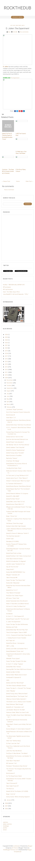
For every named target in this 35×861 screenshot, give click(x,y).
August (9, 391)
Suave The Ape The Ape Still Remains (17, 624)
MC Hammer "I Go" (11, 763)
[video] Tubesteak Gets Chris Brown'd (16, 601)
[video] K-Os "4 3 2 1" (12, 590)
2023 (6, 342)
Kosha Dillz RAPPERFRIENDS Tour (15, 572)
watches (5, 822)
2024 (6, 340)
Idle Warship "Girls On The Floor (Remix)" (17, 444)
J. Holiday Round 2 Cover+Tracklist (16, 638)
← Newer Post (6, 181)
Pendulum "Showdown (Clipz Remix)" (16, 766)
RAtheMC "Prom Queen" (13, 658)
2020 (6, 348)
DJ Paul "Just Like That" (13, 743)
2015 (6, 361)
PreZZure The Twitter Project (14, 595)
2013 (6, 367)
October (9, 385)
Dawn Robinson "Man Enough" (14, 704)
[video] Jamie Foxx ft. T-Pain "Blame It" (17, 478)
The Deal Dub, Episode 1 (13, 536)
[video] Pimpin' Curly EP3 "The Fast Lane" (17, 619)
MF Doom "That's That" (12, 598)
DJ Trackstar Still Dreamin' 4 (14, 483)
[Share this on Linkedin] (24, 111)
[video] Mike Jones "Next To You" (15, 501)
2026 (6, 334)
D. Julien (17, 28)
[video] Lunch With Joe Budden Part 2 (17, 648)
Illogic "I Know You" (11, 516)
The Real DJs (10, 788)
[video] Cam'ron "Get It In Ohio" (14, 436)
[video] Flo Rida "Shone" (13, 499)
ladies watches (7, 824)
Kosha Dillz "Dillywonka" (13, 583)
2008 (6, 803)
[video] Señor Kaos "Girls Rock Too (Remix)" (18, 425)
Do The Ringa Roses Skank (14, 776)
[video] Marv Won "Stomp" (13, 666)
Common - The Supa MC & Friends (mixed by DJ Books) (8, 171)
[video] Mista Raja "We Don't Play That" (17, 630)
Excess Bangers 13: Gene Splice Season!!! (18, 729)
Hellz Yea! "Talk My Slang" (13, 740)
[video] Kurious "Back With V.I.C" (15, 504)
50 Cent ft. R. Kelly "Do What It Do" (16, 606)
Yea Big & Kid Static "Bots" (13, 468)
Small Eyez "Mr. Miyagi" (12, 461)
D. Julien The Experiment (13, 621)
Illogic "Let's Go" (10, 794)
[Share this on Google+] (19, 111)
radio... (8, 680)
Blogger (30, 846)
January (9, 800)
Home (18, 181)
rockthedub (17, 8)
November (10, 383)
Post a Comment (9, 189)
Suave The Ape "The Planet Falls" (15, 580)
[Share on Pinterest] (22, 111)
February (9, 407)
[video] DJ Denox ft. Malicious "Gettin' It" (17, 533)
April (8, 401)
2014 (6, 364)
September (10, 388)
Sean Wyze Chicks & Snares (14, 558)
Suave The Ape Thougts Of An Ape (16, 661)
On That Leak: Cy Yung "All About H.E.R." (17, 475)
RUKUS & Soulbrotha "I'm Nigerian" (16, 561)
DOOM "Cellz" (10, 538)
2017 (6, 356)
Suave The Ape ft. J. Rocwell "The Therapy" (18, 688)
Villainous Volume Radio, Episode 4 (16, 699)
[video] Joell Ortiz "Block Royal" (15, 683)
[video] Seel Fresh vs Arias (13, 553)
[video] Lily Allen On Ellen (13, 672)
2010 (6, 375)
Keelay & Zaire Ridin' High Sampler (16, 526)
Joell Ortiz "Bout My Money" (14, 750)
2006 (6, 808)
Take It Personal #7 (11, 783)
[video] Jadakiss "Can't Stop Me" (15, 447)
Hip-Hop (13, 25)
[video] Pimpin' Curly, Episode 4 (15, 442)
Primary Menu (17, 17)
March (8, 404)
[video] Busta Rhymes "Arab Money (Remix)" (18, 486)
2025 (6, 337)
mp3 (23, 25)
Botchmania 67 (10, 773)
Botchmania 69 (10, 415)
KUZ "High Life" (10, 640)
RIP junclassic (7, 287)
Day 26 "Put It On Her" (12, 567)
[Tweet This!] (17, 111)
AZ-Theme (15, 848)
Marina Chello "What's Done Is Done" (16, 675)
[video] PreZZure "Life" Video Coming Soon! (18, 556)
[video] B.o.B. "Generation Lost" (15, 707)
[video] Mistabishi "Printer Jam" (15, 651)
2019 (6, 351)
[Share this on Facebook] (15, 111)
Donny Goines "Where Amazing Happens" (18, 797)
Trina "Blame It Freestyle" (13, 593)
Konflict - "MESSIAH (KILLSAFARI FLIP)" (14, 284)
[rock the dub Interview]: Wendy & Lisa (17, 439)
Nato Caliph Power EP (12, 786)
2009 (6, 377)
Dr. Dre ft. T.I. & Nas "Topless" (14, 664)
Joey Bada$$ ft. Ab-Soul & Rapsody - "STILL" (16, 294)
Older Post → (29, 181)
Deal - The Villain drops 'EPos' (11, 292)
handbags (6, 826)
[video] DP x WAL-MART (12, 496)
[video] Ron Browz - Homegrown (15, 643)
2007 (6, 806)
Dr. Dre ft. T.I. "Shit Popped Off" (15, 616)
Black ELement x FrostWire (14, 455)
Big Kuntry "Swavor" (11, 458)
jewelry (5, 828)
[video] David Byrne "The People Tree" (17, 696)
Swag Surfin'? (10, 569)
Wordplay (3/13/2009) (12, 541)
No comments (24, 32)
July (8, 393)
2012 (6, 369)
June (8, 396)
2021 (6, 345)
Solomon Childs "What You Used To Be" (17, 712)
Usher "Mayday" (10, 691)
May (8, 399)
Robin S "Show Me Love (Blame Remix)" (17, 603)
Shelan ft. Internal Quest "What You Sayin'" (18, 481)
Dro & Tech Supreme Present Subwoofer (18, 412)
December (10, 380)
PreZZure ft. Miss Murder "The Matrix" (17, 753)
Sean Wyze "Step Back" (13, 760)
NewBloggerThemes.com (10, 849)
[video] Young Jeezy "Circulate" (15, 453)
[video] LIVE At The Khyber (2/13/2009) (17, 791)
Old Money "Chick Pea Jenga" (14, 523)
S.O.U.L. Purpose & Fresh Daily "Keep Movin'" (19, 635)
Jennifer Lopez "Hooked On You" (15, 564)
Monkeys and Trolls (11, 627)
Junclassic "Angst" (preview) (14, 409)
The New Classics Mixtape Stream (16, 685)
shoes (5, 830)
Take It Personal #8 (11, 577)
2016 (6, 359)
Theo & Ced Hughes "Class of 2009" (16, 632)
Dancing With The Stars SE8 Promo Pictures (19, 669)
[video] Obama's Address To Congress (17, 493)
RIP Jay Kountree (8, 289)
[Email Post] (2, 114)
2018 (6, 353)
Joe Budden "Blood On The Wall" (15, 710)
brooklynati (9, 613)
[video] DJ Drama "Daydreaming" (15, 450)
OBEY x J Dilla (10, 646)
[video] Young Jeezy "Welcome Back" (17, 693)
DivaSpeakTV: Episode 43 (13, 677)
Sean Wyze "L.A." (11, 417)
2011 (6, 372)
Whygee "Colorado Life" (13, 575)
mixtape (18, 25)
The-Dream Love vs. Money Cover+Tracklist (18, 701)
